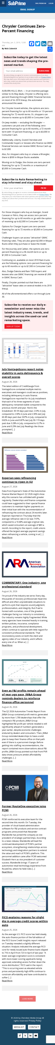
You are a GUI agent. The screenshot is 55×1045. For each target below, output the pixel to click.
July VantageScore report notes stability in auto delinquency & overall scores (22, 373)
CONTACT (34, 1027)
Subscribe (44, 71)
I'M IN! (43, 188)
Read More (7, 433)
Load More (27, 999)
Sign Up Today (13, 326)
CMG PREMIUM (40, 3)
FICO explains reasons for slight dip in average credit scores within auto (25, 921)
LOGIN (51, 3)
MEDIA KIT (19, 1027)
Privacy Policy (46, 77)
